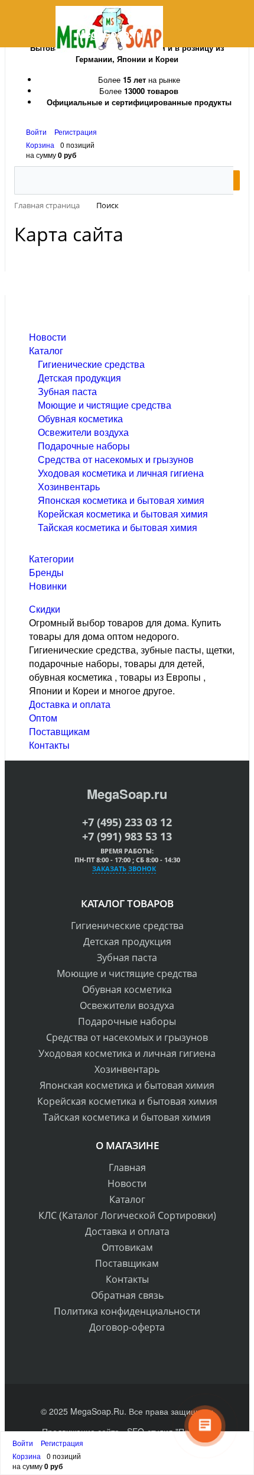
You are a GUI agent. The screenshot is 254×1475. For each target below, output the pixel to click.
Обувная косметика (80, 418)
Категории (51, 558)
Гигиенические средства (91, 364)
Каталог (46, 350)
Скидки (44, 609)
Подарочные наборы (84, 445)
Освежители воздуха (83, 432)
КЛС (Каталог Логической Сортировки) (127, 1215)
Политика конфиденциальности (127, 1311)
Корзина (40, 145)
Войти (37, 132)
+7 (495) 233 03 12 (127, 822)
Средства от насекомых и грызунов (116, 459)
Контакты (49, 745)
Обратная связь (127, 1295)
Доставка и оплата (69, 704)
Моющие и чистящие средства (104, 405)
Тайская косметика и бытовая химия (117, 527)
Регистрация (75, 132)
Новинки (48, 586)
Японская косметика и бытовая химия (121, 500)
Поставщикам (59, 731)
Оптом (43, 717)
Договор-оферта (127, 1327)
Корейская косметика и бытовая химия (123, 513)
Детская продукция (79, 377)
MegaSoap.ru (127, 793)
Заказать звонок (124, 868)
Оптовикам (127, 1247)
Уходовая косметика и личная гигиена (121, 473)
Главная (127, 1167)
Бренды (46, 572)
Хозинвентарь (69, 486)
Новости (47, 337)
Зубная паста (67, 391)
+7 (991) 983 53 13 (127, 836)
